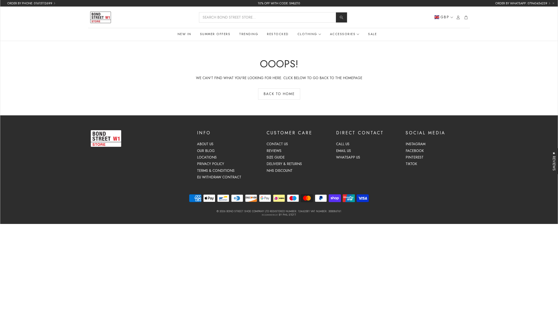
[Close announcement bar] (553, 3)
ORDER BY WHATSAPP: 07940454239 (521, 3)
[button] (273, 17)
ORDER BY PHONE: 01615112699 (29, 3)
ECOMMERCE (270, 215)
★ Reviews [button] (553, 161)
